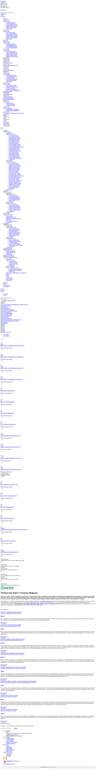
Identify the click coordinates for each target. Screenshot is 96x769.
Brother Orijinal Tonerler (11, 36)
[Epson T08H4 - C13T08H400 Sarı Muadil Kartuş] (3, 375)
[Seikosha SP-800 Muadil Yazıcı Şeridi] (10, 321)
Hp (1, 389)
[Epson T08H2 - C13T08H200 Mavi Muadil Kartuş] (3, 353)
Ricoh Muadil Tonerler (14, 153)
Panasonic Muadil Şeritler (12, 79)
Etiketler (5, 115)
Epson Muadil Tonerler (11, 27)
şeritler (41, 603)
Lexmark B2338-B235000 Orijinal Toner (10, 552)
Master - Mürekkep (7, 108)
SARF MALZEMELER (8, 99)
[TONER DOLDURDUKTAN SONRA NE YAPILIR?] (14, 667)
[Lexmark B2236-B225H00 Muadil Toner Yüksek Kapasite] (14, 304)
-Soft (41, 767)
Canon (2, 434)
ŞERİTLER (6, 71)
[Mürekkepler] (4, 323)
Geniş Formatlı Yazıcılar (8, 70)
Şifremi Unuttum (11, 300)
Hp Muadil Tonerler (10, 22)
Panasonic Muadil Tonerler (15, 150)
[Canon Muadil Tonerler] (6, 314)
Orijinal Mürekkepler (8, 96)
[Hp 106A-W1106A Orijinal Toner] (3, 537)
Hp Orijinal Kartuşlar (11, 51)
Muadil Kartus (6, 42)
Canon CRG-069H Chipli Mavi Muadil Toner (11, 435)
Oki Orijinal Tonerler (13, 172)
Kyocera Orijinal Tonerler (14, 173)
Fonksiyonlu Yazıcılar (8, 62)
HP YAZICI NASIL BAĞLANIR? (8, 710)
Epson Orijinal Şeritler (11, 85)
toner (48, 601)
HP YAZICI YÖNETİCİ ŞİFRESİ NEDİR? (10, 626)
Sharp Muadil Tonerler (14, 154)
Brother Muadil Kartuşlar (11, 46)
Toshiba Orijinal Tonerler (14, 184)
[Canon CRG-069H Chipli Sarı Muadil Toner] (3, 443)
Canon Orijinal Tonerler (11, 33)
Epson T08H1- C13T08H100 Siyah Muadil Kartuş (12, 368)
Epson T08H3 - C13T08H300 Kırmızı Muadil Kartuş (12, 345)
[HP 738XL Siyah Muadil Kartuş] (3, 398)
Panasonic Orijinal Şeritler (12, 86)
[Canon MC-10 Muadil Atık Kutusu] (9, 310)
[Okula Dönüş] (4, 307)
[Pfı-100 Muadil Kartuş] (6, 312)
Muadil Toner (6, 21)
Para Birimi (3, 7)
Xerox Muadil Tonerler (14, 141)
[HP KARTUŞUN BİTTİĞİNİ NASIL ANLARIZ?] (13, 653)
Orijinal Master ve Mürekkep (12, 109)
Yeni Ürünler (9, 747)
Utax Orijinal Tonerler (14, 187)
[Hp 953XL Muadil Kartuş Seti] (3, 503)
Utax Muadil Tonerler (14, 151)
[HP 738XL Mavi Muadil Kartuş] (3, 386)
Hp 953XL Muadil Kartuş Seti (7, 507)
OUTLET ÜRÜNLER (8, 98)
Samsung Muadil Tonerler (12, 25)
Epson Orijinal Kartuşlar (11, 55)
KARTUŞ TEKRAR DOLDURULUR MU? (11, 613)
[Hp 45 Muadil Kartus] (6, 315)
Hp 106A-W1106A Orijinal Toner (8, 540)
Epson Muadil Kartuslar (11, 47)
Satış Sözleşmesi (9, 741)
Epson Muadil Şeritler (11, 75)
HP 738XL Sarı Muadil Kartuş (7, 413)
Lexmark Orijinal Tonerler (15, 174)
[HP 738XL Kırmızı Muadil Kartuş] (3, 420)
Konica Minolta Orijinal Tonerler (16, 175)
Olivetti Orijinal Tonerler (14, 182)
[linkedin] (8, 756)
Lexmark (3, 528)
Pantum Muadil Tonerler (14, 157)
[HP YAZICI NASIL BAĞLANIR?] (9, 709)
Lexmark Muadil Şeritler (11, 76)
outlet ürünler (26, 603)
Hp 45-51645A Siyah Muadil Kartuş (9, 495)
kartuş (43, 601)
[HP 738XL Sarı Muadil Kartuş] (3, 409)
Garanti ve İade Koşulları (11, 742)
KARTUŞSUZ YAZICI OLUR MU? (9, 696)
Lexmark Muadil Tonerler (14, 144)
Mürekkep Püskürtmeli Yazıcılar (10, 65)
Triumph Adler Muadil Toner (15, 158)
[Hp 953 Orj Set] (5, 317)
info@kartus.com (14, 734)
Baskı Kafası (6, 101)
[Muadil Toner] (4, 322)
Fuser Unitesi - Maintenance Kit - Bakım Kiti (13, 113)
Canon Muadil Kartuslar (11, 45)
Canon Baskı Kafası (10, 104)
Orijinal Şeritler (6, 84)
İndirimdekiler (9, 748)
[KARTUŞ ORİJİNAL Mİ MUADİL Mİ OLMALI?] (13, 639)
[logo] (48, 10)
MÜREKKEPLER (7, 91)
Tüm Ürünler (9, 28)
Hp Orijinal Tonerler (10, 32)
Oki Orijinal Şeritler (10, 88)
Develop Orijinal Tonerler (14, 177)
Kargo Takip (6, 286)
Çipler (4, 120)
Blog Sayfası (9, 751)
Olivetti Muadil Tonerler (14, 155)
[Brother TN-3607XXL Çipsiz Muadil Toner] (11, 319)
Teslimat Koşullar (10, 738)
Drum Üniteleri (6, 125)
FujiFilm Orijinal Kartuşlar (12, 56)
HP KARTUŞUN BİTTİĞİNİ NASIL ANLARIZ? (12, 654)
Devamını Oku (4, 622)
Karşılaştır (3, 476)
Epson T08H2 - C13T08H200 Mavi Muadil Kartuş (12, 356)
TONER (5, 18)
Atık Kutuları (6, 123)
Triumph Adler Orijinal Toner (15, 180)
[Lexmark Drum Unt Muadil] (7, 309)
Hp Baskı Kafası (10, 103)
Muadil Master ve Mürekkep (12, 110)
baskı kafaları (51, 603)
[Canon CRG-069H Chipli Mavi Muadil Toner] (3, 431)
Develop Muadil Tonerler (14, 148)
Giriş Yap (3, 289)
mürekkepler (33, 603)
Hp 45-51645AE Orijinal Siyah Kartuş (9, 484)
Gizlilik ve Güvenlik (10, 743)
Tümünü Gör (12, 159)
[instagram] (9, 754)
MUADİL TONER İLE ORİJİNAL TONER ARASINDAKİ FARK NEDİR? (18, 682)
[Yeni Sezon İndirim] (5, 305)
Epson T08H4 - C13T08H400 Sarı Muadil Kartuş (12, 379)
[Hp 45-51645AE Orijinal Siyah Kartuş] (3, 480)
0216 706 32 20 (18, 735)
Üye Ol (2, 290)
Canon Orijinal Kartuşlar (11, 52)
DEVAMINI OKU (5, 609)
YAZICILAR (6, 57)
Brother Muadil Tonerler (11, 26)
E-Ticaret (44, 767)
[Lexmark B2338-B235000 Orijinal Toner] (3, 548)
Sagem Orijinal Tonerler (14, 185)
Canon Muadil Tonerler (11, 23)
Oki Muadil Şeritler (10, 77)
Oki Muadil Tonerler (13, 143)
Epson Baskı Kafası (10, 105)
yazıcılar (46, 603)
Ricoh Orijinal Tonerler (14, 178)
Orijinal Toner (6, 31)
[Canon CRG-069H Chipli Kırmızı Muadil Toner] (3, 454)
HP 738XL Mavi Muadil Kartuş (8, 390)
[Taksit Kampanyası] (5, 308)
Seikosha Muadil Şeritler (14, 235)
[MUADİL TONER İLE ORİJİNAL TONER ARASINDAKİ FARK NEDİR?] (19, 681)
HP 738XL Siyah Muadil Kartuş (8, 401)
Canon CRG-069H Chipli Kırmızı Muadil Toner (11, 458)
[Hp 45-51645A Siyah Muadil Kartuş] (3, 492)
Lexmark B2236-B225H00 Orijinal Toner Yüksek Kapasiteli (14, 529)
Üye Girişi (5, 293)
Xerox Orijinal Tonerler (14, 170)
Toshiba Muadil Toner (14, 149)
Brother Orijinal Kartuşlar (12, 54)
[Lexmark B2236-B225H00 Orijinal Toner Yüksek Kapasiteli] (3, 525)
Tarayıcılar (5, 67)
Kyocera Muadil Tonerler (14, 145)
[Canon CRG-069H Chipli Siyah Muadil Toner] (3, 465)
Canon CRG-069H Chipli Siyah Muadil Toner (11, 469)
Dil (1, 6)
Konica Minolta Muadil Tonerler (16, 146)
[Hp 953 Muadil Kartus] (6, 318)
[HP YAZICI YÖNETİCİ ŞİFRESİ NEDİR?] (11, 624)
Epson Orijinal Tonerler (14, 169)
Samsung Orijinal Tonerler (12, 35)
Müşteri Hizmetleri (10, 749)
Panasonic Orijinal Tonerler (15, 183)
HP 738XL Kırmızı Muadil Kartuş (8, 424)
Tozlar (4, 118)
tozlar (38, 603)
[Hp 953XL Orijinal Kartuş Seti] (3, 514)
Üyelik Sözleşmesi (10, 739)
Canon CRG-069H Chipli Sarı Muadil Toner (10, 446)
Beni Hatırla (5, 300)
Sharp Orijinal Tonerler (14, 179)
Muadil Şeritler (6, 74)
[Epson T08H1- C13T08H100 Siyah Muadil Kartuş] (3, 364)
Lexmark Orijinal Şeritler (11, 89)
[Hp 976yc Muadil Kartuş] (7, 313)
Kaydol (15, 728)
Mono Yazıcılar (6, 60)
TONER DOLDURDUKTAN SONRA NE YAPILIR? (13, 668)
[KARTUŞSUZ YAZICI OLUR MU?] (9, 695)
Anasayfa (8, 746)
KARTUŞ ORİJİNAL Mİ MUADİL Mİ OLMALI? (12, 640)
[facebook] (8, 753)
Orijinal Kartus (6, 50)
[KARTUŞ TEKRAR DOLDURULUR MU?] (11, 612)
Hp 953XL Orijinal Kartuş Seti (7, 518)
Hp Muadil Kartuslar (10, 43)
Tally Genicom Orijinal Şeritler (13, 90)
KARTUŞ (5, 40)
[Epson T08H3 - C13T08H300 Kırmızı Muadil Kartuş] (3, 341)
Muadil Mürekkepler (8, 94)
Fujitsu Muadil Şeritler (11, 80)
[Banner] (3, 324)
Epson (2, 344)
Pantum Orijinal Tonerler (11, 37)
